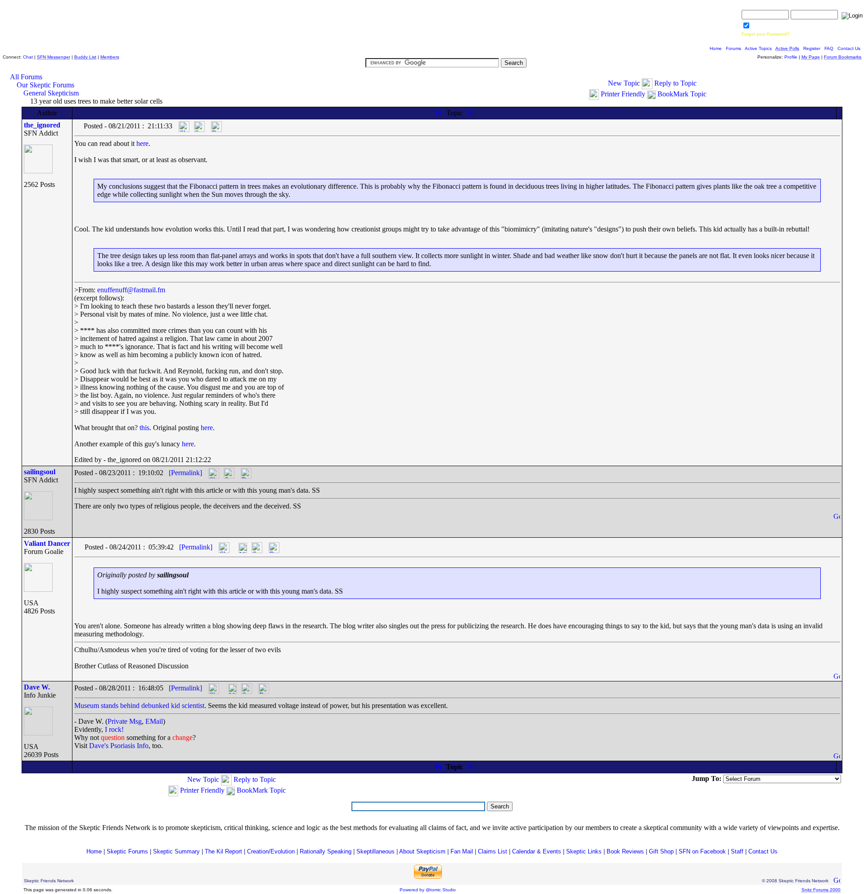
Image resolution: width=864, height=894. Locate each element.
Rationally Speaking (325, 851)
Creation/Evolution (271, 851)
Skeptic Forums (127, 851)
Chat (28, 56)
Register (811, 48)
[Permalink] (185, 472)
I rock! (114, 729)
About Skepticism (422, 851)
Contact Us (848, 48)
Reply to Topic (675, 83)
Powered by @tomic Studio (428, 889)
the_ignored (42, 125)
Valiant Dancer (47, 543)
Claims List (492, 851)
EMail (154, 721)
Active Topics (758, 48)
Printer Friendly (623, 94)
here (142, 143)
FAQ (828, 48)
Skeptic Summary (176, 851)
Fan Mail (461, 851)
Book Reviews (625, 851)
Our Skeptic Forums (45, 85)
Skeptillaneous (375, 851)
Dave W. (37, 687)
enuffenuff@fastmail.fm (131, 290)
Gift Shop (661, 851)
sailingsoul (39, 472)
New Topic (624, 83)
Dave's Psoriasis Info (118, 745)
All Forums (26, 77)
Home (716, 48)
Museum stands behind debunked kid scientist (139, 705)
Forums (733, 48)
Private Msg (125, 721)
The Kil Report (223, 851)
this (144, 427)
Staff (737, 851)
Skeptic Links (584, 851)
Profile (790, 56)
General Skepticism (51, 93)
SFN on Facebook (702, 851)
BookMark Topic (681, 94)
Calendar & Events (536, 851)
